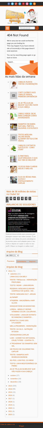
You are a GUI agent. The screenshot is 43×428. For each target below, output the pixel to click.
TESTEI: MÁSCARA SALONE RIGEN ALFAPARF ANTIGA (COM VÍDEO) (28, 138)
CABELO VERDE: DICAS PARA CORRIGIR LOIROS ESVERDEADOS (27, 116)
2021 (10, 411)
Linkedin (19, 3)
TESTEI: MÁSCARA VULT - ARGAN (23, 294)
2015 (10, 392)
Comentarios (21, 261)
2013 (10, 386)
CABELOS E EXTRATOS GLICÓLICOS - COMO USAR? (26, 147)
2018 (10, 402)
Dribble (27, 3)
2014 (10, 389)
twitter (12, 3)
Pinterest (23, 3)
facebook (8, 3)
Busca (36, 27)
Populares (10, 261)
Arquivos (32, 261)
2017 (10, 398)
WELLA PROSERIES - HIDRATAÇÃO (23, 326)
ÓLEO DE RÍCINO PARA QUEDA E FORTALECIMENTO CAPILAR (27, 180)
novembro (14, 378)
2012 (10, 271)
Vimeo (30, 3)
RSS (34, 3)
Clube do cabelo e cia (7, 424)
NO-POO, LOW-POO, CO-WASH (22, 360)
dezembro (14, 382)
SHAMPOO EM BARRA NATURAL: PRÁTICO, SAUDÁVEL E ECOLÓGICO (28, 126)
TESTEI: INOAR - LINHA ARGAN (21, 285)
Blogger (21, 426)
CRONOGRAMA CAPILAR (19, 335)
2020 (10, 408)
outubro (13, 375)
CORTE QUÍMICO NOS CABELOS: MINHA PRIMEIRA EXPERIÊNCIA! (27, 95)
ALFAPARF (14, 297)
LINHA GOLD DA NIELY (18, 276)
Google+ (16, 3)
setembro (14, 274)
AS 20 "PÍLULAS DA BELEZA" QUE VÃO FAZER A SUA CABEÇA (28, 105)
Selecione (7, 28)
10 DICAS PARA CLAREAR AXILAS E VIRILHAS (27, 168)
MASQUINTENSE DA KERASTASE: (22, 306)
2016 (10, 395)
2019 (10, 405)
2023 (10, 414)
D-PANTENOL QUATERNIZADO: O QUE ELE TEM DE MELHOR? (27, 158)
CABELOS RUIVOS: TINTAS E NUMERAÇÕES (27, 83)
